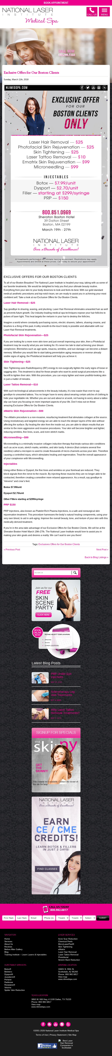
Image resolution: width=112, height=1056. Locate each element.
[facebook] (47, 1046)
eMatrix (61, 949)
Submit (102, 918)
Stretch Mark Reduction (69, 960)
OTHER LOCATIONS (52, 645)
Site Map (72, 1035)
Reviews (8, 947)
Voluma (7, 987)
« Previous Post (12, 549)
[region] (56, 847)
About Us (8, 944)
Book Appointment (56, 2)
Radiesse (8, 982)
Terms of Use (42, 1035)
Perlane (8, 979)
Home (7, 939)
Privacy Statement (58, 1035)
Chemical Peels (65, 941)
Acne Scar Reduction (68, 939)
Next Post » (102, 549)
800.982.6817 (71, 974)
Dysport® (8, 974)
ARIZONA (48, 640)
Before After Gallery (13, 949)
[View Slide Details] (56, 845)
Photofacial (63, 957)
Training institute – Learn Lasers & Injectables (25, 954)
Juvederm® (9, 977)
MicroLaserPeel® (66, 944)
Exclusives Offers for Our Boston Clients (59, 544)
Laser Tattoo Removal (68, 954)
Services (8, 941)
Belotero (8, 972)
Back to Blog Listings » (96, 557)
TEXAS (47, 642)
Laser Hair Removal (67, 952)
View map (62, 977)
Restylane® (9, 985)
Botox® (7, 969)
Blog (6, 952)
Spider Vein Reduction (14, 990)
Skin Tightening (65, 947)
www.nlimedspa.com (67, 979)
